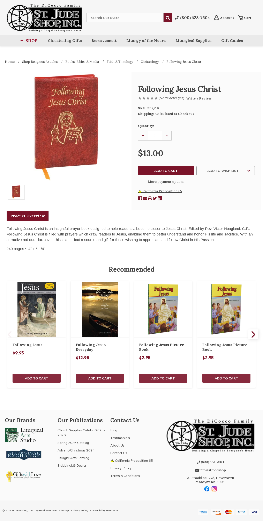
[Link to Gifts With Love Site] (24, 476)
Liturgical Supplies (193, 40)
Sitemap (64, 510)
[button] (29, 40)
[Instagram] (214, 489)
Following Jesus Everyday (91, 347)
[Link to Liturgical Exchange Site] (24, 454)
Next (253, 334)
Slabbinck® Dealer (72, 465)
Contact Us (118, 453)
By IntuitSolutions (46, 510)
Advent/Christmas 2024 (76, 450)
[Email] (145, 198)
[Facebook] (140, 198)
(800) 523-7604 (212, 462)
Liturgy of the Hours (146, 40)
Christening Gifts (65, 40)
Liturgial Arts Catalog (73, 458)
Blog (113, 430)
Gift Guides (232, 40)
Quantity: (146, 126)
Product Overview (27, 216)
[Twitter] (155, 198)
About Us (117, 445)
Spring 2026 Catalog (73, 443)
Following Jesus (27, 344)
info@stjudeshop (212, 470)
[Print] (150, 198)
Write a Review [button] (199, 98)
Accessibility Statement (104, 510)
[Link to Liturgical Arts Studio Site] (24, 434)
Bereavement (104, 40)
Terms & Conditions (125, 476)
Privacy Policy (121, 468)
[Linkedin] (160, 198)
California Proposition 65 (162, 191)
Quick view (36, 309)
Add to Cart (36, 378)
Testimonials (120, 438)
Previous (10, 334)
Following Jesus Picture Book (161, 347)
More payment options (166, 181)
